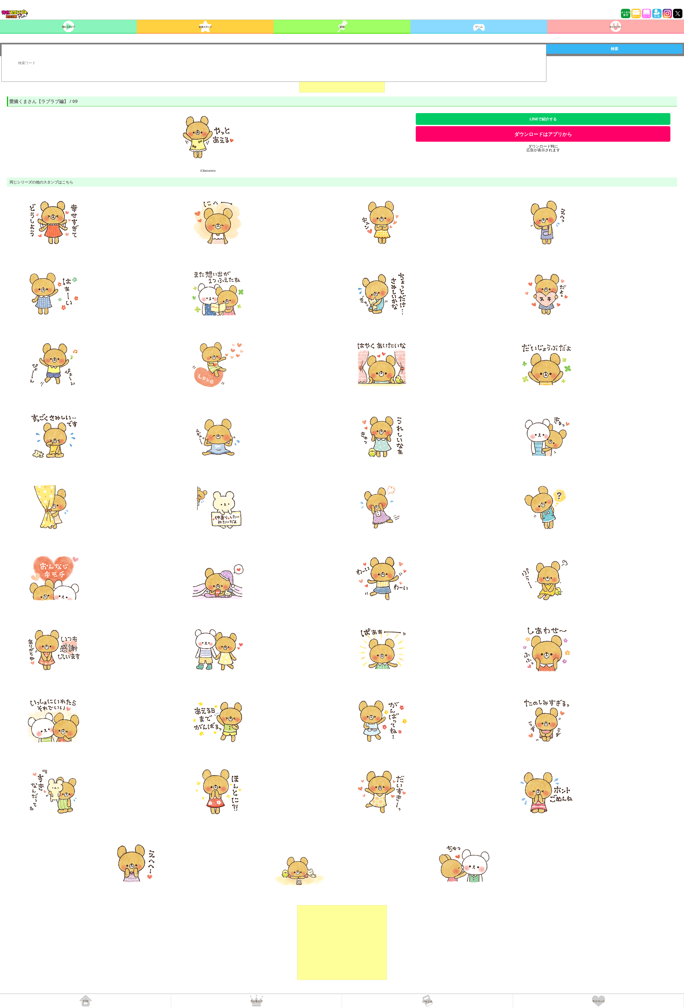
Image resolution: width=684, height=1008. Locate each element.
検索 (614, 49)
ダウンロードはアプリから (543, 134)
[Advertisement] (342, 942)
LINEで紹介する (543, 118)
